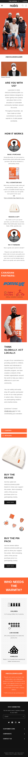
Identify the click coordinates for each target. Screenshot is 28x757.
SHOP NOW (10, 502)
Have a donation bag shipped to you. (14, 198)
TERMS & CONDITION (18, 754)
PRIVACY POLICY (9, 754)
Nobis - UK (14, 752)
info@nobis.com (9, 411)
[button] (22, 6)
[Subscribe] (23, 716)
